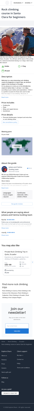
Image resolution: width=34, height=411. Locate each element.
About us (4, 395)
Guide (32, 23)
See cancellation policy (10, 134)
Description (11, 23)
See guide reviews (17, 228)
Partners (4, 399)
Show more (5, 252)
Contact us (20, 399)
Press (3, 403)
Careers (4, 407)
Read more (5, 109)
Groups (19, 23)
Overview (3, 23)
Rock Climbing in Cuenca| (10, 330)
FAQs (18, 403)
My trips (19, 395)
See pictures (28, 52)
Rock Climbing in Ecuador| (17, 335)
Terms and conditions (23, 407)
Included (25, 23)
